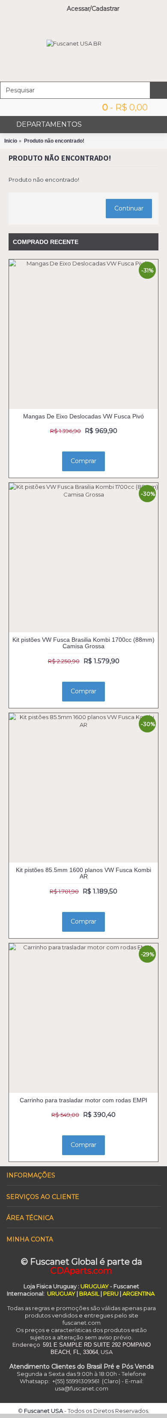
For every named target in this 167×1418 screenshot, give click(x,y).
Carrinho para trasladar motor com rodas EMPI (83, 1100)
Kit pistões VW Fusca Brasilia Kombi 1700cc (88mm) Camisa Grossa (83, 643)
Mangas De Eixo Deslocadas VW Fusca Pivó (83, 416)
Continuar (128, 208)
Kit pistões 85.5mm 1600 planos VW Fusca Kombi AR (83, 873)
